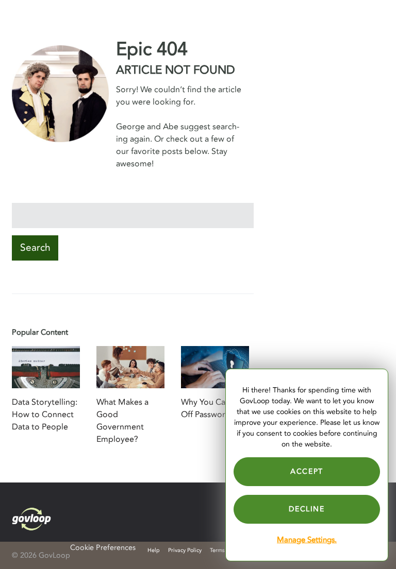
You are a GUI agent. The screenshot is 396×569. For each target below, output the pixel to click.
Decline (306, 509)
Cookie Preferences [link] (103, 548)
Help (153, 550)
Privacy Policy (185, 550)
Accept (306, 471)
